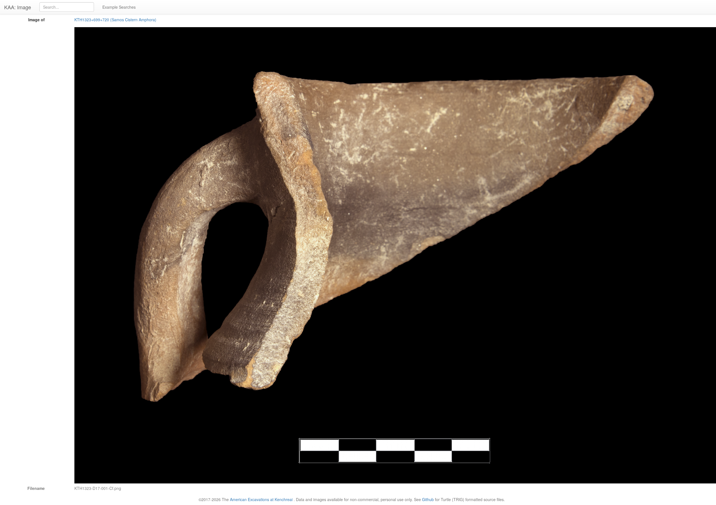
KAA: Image (17, 7)
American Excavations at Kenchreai (261, 499)
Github (428, 499)
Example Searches (119, 7)
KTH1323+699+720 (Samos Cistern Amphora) (115, 19)
